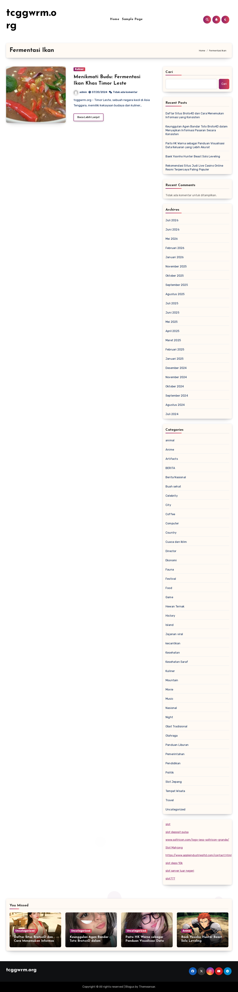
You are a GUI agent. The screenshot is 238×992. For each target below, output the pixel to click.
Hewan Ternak (175, 606)
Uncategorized (176, 809)
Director (171, 551)
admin (83, 92)
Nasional (171, 708)
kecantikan (173, 643)
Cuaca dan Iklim (176, 542)
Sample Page (132, 19)
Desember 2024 (176, 368)
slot (168, 824)
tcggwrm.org (21, 970)
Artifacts (172, 458)
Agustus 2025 (175, 294)
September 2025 (177, 285)
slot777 (170, 878)
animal (170, 440)
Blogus (129, 986)
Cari (169, 72)
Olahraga (172, 735)
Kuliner (79, 69)
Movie (169, 689)
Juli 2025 (172, 303)
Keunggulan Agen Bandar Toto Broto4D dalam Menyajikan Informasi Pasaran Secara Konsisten (197, 130)
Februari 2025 (175, 349)
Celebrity (172, 495)
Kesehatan (173, 652)
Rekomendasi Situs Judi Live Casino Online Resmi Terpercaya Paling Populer (194, 167)
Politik (170, 772)
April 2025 (172, 331)
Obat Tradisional (176, 726)
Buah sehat (173, 486)
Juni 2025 (172, 312)
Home (114, 19)
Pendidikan (173, 763)
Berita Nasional (176, 477)
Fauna (170, 569)
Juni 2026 (172, 229)
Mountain (172, 680)
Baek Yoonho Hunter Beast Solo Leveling (193, 156)
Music (169, 698)
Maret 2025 (173, 340)
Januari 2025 (174, 358)
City (168, 505)
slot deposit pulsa (177, 832)
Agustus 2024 (175, 405)
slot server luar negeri (180, 870)
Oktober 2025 (175, 275)
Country (171, 532)
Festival (171, 578)
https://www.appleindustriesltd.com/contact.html (199, 855)
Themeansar (147, 986)
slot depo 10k (174, 863)
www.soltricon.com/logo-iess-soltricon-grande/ (197, 839)
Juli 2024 (172, 414)
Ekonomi (171, 560)
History (170, 615)
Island (170, 625)
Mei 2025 (172, 321)
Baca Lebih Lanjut (88, 117)
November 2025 (176, 266)
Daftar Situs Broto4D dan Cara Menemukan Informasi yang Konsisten (195, 115)
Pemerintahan (175, 754)
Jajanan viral (174, 634)
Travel (170, 800)
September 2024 (177, 395)
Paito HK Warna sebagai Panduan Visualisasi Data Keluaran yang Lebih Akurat (195, 145)
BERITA (170, 468)
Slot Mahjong (174, 847)
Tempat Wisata (175, 791)
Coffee (170, 514)
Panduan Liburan (177, 745)
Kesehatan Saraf (177, 661)
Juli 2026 (172, 220)
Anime (170, 449)
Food (169, 588)
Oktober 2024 (175, 386)
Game (169, 597)
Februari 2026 (175, 248)
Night (169, 717)
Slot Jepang (174, 781)
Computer (172, 523)
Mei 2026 (172, 238)
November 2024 (176, 377)
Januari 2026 (175, 257)
